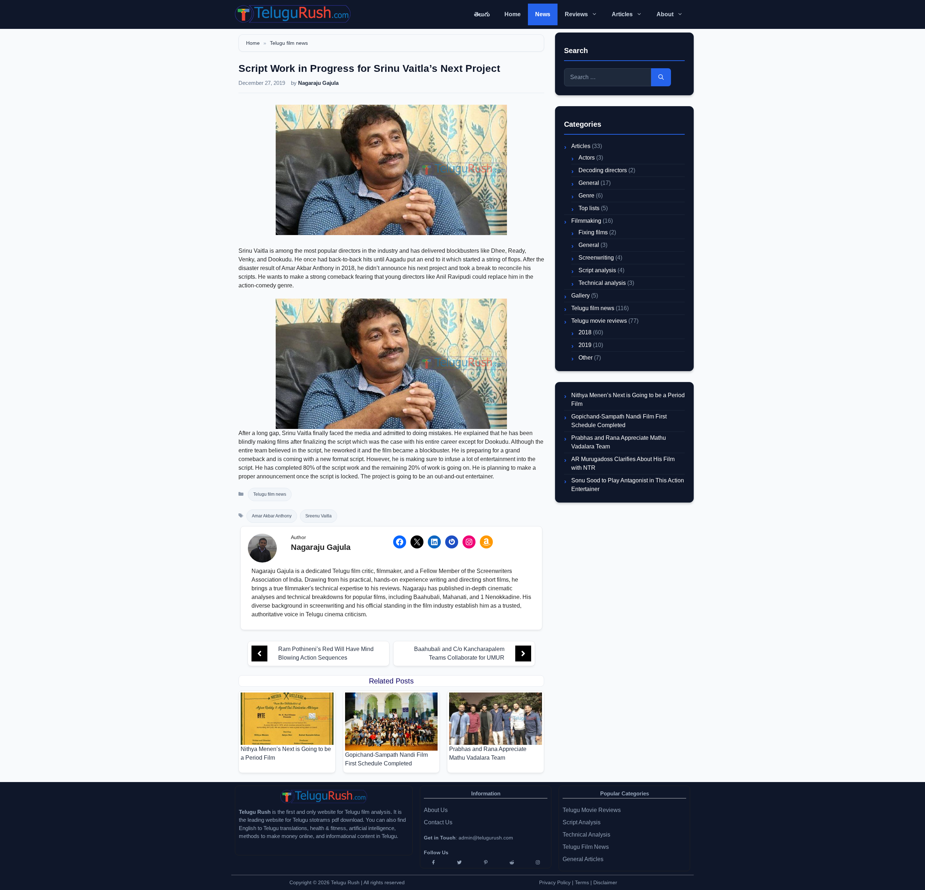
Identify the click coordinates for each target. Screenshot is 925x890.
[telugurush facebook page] (433, 862)
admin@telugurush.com (486, 838)
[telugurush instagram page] (538, 862)
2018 (584, 332)
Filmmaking (586, 221)
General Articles (583, 859)
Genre (586, 195)
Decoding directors (602, 170)
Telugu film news (289, 43)
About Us (436, 810)
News (542, 14)
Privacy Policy (555, 882)
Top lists (588, 208)
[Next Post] (523, 653)
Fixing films (593, 232)
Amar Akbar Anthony (272, 516)
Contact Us (438, 822)
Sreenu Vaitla (318, 516)
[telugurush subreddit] (511, 862)
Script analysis (597, 270)
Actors (586, 158)
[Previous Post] (259, 653)
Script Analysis (582, 822)
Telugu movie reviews (599, 321)
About (665, 14)
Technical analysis (602, 283)
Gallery (580, 295)
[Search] (661, 77)
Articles (622, 14)
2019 (584, 345)
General (588, 183)
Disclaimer (605, 882)
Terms (582, 882)
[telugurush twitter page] (459, 862)
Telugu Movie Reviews (592, 810)
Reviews (576, 14)
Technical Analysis (586, 835)
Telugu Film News (586, 847)
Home (512, 14)
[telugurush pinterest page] (485, 862)
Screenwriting (596, 258)
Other (585, 358)
